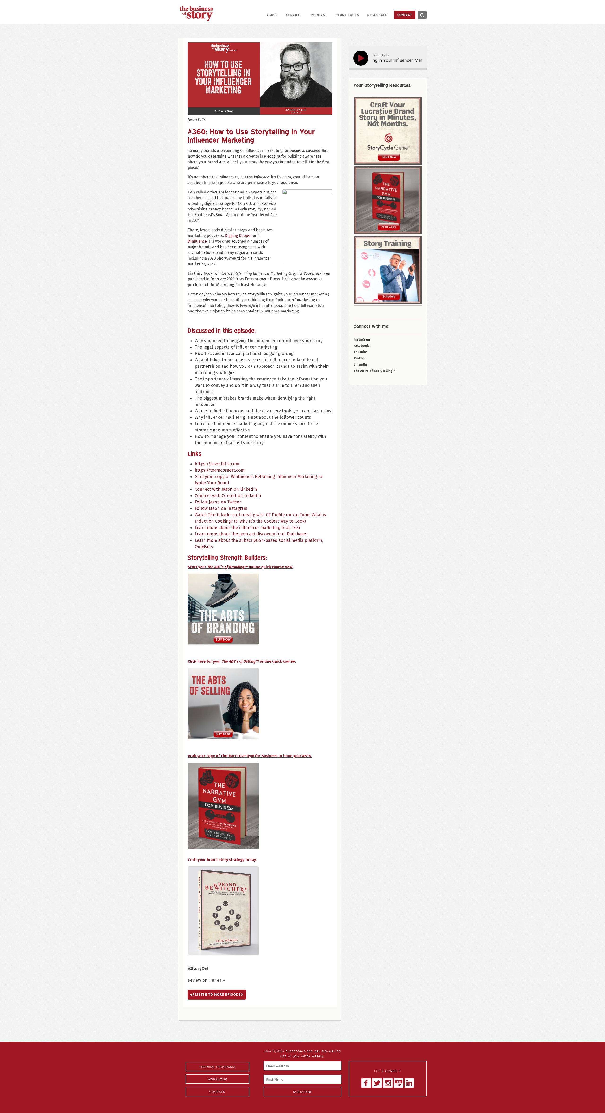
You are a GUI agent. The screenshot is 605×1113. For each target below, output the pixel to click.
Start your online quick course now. (240, 567)
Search (422, 15)
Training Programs (217, 1067)
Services (294, 15)
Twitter (359, 358)
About (272, 15)
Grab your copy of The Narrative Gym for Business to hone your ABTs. (250, 756)
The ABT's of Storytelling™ (375, 371)
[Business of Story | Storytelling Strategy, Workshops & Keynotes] (196, 13)
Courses (217, 1092)
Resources (377, 15)
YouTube (360, 352)
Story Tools (347, 15)
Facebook (361, 346)
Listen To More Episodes (218, 995)
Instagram (362, 339)
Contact (404, 15)
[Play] (361, 58)
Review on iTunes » (206, 980)
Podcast (319, 15)
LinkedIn (360, 365)
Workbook (217, 1079)
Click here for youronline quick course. (242, 661)
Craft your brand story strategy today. (222, 859)
